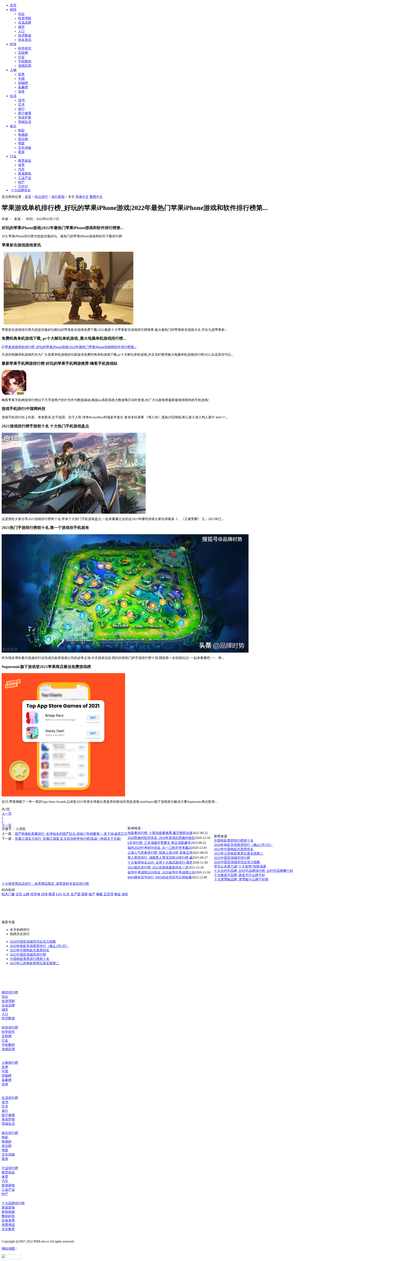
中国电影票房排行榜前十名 (233, 840)
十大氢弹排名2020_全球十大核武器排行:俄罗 (160, 862)
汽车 (21, 169)
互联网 (23, 52)
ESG (59, 894)
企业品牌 (24, 22)
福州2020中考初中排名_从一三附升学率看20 (160, 847)
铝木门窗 (8, 894)
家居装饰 (8, 1207)
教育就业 (24, 160)
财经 (13, 9)
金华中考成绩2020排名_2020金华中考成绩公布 (161, 872)
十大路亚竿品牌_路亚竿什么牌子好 (239, 875)
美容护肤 (24, 117)
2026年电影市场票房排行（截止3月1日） (243, 845)
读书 (21, 100)
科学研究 (24, 48)
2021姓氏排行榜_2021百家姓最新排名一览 (158, 867)
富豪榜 (23, 87)
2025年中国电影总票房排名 (233, 849)
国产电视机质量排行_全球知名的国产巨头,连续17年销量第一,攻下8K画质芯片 (71, 833)
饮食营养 (8, 1220)
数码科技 (8, 1216)
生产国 (75, 894)
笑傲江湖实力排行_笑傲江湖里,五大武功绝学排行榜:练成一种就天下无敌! (68, 838)
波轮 (125, 894)
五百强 (108, 894)
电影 (21, 130)
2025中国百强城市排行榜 (232, 858)
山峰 (26, 894)
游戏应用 (24, 65)
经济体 (35, 894)
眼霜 (52, 894)
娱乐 (13, 126)
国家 (84, 894)
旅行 (21, 109)
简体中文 (82, 196)
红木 (66, 894)
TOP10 (23, 186)
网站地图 (8, 1248)
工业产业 (24, 178)
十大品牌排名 (21, 190)
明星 (21, 143)
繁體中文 (96, 196)
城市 (21, 27)
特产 (21, 182)
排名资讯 (24, 40)
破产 (92, 894)
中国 (21, 78)
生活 (13, 96)
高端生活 (24, 121)
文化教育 (8, 1229)
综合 (21, 14)
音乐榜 (23, 139)
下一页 (7, 825)
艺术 (21, 104)
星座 (21, 152)
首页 (13, 5)
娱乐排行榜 (10, 1133)
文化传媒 (24, 147)
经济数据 (24, 35)
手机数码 (24, 61)
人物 (13, 70)
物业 (117, 894)
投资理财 (24, 18)
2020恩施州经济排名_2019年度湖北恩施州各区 (161, 838)
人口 (21, 31)
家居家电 (24, 173)
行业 (13, 156)
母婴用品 (8, 1224)
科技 (13, 44)
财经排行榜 (10, 992)
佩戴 (99, 894)
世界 (21, 74)
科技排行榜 (10, 1027)
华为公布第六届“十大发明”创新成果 (240, 866)
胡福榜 (23, 83)
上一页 (7, 813)
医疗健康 (24, 113)
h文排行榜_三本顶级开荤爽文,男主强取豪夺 (159, 843)
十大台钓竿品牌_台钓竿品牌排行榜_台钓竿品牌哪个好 (253, 870)
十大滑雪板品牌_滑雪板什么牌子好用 (241, 879)
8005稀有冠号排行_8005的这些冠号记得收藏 (160, 877)
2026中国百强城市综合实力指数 (237, 862)
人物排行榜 (10, 1062)
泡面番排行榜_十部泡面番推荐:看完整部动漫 (160, 833)
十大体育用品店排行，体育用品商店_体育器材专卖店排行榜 (45, 883)
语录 (21, 91)
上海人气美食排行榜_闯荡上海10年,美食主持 (160, 852)
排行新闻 (58, 196)
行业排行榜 (10, 1168)
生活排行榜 (10, 1097)
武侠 (44, 894)
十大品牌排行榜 (13, 1203)
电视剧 (23, 134)
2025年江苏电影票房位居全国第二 (238, 853)
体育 (21, 165)
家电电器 (8, 1212)
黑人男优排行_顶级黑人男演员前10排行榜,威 (160, 857)
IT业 (21, 57)
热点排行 (41, 196)
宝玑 (19, 894)
